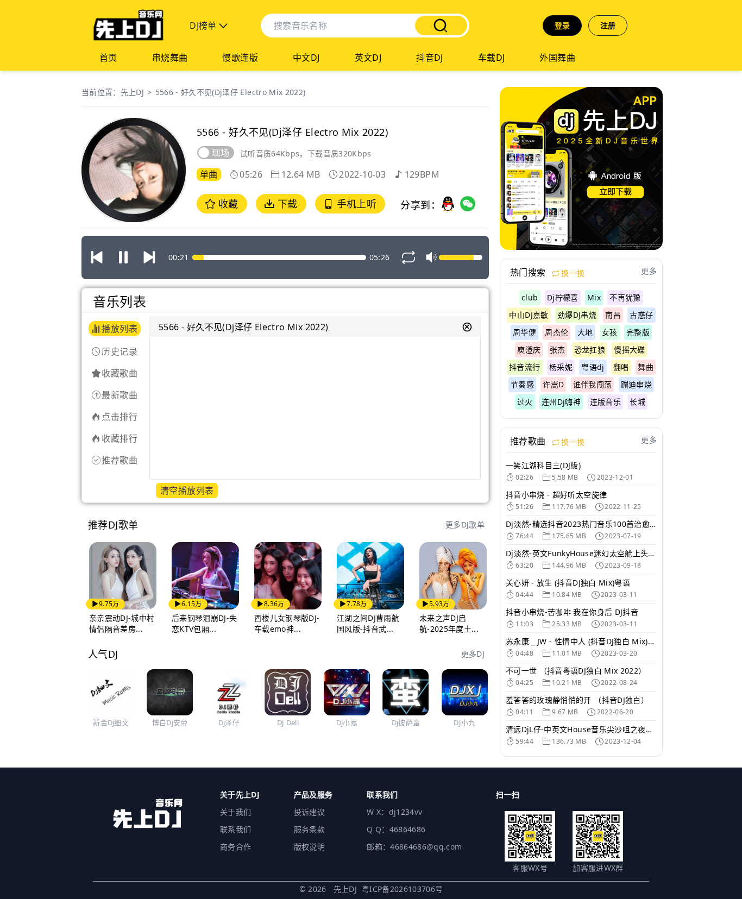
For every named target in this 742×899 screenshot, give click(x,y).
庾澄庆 (528, 349)
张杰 (557, 349)
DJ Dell (288, 722)
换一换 (571, 273)
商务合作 (235, 846)
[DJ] (128, 26)
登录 (562, 25)
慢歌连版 (240, 58)
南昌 (613, 315)
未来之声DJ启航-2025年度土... (449, 623)
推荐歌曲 (119, 460)
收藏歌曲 (119, 373)
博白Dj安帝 (170, 722)
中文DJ (306, 58)
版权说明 (309, 846)
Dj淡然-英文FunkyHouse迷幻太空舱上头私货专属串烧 (581, 553)
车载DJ (491, 58)
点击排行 (119, 417)
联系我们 (235, 829)
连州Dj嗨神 (561, 402)
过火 (525, 402)
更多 (649, 271)
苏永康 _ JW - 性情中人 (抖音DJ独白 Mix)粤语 (581, 641)
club (529, 297)
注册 (608, 25)
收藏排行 (119, 438)
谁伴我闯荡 (592, 384)
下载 (285, 203)
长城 (637, 402)
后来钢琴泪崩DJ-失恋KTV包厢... (204, 623)
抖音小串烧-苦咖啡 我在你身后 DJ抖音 (572, 612)
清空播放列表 (186, 490)
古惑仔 (641, 315)
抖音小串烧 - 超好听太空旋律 (556, 494)
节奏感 (522, 384)
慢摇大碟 (629, 349)
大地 (585, 332)
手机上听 (355, 203)
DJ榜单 (204, 26)
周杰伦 (556, 332)
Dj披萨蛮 (406, 722)
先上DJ (132, 92)
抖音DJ (429, 58)
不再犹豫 (624, 297)
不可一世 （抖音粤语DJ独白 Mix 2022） (576, 670)
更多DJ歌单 (465, 524)
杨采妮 (561, 367)
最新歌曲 (119, 395)
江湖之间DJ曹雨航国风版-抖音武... (368, 623)
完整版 (638, 332)
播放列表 (119, 329)
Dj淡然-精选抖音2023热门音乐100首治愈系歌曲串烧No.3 (581, 524)
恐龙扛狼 (589, 349)
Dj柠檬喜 (562, 297)
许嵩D (553, 384)
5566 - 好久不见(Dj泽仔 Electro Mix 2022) (230, 92)
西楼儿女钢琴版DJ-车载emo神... (287, 623)
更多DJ (473, 654)
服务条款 (309, 829)
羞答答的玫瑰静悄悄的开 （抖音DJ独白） (577, 700)
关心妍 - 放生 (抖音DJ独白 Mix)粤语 (568, 582)
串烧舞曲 (170, 58)
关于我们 (235, 812)
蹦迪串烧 (636, 384)
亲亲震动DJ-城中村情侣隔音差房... (122, 623)
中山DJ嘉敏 (528, 315)
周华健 (524, 332)
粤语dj (592, 367)
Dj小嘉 (346, 722)
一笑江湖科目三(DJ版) (543, 465)
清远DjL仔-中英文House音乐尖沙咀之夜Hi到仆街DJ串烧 (581, 729)
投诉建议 (309, 812)
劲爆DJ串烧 (576, 315)
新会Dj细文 (111, 722)
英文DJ (368, 58)
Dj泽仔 (229, 722)
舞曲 (645, 367)
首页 (108, 58)
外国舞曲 (557, 58)
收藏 (226, 203)
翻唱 (621, 367)
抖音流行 (524, 367)
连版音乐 (605, 402)
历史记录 (119, 351)
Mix (594, 297)
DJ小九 (464, 722)
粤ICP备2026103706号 (402, 889)
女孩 (610, 332)
